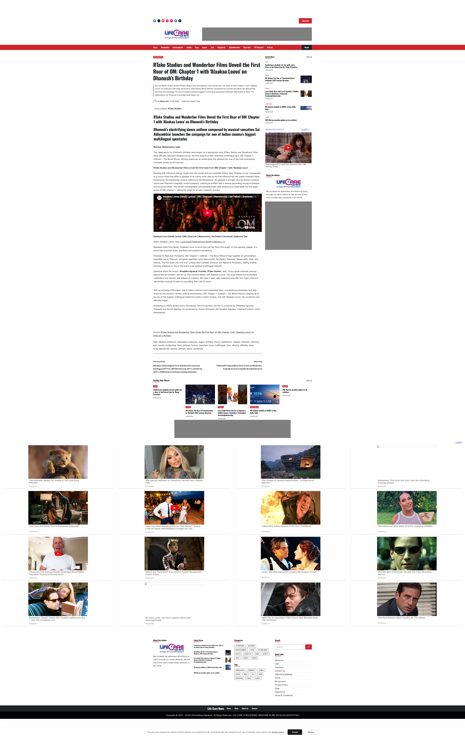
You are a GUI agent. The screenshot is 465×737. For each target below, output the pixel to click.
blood (217, 342)
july (253, 674)
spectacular (164, 348)
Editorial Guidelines (283, 674)
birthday (209, 342)
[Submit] (308, 646)
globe (238, 674)
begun (201, 342)
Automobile (268, 104)
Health (267, 117)
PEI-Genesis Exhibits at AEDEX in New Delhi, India (280, 107)
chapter (236, 342)
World (257, 678)
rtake (251, 345)
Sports (265, 654)
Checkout (279, 667)
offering (235, 345)
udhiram (182, 348)
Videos (267, 88)
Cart (277, 664)
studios (173, 348)
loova (211, 345)
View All (309, 57)
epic (155, 345)
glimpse (186, 345)
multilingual (220, 345)
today (249, 678)
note (228, 345)
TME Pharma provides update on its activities (281, 120)
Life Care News (216, 708)
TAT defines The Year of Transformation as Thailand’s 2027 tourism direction (280, 79)
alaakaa (162, 342)
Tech (266, 62)
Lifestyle (248, 654)
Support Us (280, 692)
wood (189, 348)
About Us (279, 660)
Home (277, 678)
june (260, 674)
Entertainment (158, 57)
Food (252, 650)
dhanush (255, 342)
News (257, 654)
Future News (262, 650)
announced (240, 670)
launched (203, 345)
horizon (194, 345)
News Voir (164, 101)
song (155, 348)
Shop (277, 688)
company (251, 670)
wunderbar (198, 348)
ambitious (171, 342)
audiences (193, 342)
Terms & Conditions (284, 695)
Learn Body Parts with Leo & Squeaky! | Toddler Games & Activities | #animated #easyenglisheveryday (282, 93)
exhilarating (170, 345)
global (261, 670)
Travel (267, 75)
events (161, 345)
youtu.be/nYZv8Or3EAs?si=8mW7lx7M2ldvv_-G (202, 242)
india (246, 674)
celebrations (226, 342)
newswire (239, 678)
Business (251, 646)
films (179, 345)
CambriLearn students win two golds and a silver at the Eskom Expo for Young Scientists (281, 65)
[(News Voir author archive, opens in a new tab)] (155, 102)
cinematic (245, 342)
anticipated (182, 342)
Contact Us (280, 671)
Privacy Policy (281, 685)
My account (280, 681)
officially (244, 345)
